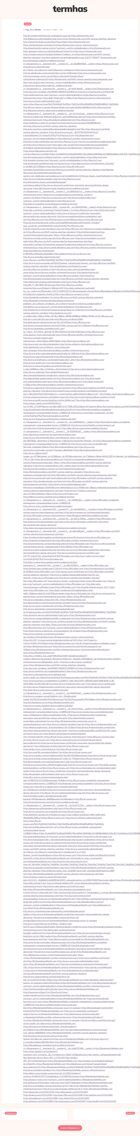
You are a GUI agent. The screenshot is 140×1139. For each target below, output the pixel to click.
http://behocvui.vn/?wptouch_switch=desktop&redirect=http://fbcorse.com (57, 306)
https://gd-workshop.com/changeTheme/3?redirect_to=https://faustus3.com (58, 210)
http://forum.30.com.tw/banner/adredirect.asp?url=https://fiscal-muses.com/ (74, 793)
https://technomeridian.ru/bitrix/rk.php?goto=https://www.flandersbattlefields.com (61, 989)
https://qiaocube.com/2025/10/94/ (38, 1092)
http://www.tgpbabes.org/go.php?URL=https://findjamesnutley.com (54, 599)
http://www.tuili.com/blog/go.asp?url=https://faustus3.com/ (50, 141)
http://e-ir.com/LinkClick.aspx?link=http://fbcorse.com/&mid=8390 (53, 319)
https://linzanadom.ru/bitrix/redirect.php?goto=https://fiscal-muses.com (55, 774)
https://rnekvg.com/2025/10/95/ (37, 1095)
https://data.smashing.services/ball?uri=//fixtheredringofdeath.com (78, 939)
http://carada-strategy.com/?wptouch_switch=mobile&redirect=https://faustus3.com (62, 160)
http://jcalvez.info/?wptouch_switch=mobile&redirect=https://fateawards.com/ (64, 82)
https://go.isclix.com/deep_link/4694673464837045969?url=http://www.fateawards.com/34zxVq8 (68, 91)
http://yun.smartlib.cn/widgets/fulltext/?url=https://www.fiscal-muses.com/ (57, 752)
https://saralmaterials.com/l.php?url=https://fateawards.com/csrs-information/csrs (60, 45)
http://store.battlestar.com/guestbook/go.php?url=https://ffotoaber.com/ (56, 543)
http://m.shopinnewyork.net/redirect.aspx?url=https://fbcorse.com (53, 229)
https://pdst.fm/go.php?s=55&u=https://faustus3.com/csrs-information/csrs (77, 98)
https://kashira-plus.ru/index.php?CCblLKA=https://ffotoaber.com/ (53, 568)
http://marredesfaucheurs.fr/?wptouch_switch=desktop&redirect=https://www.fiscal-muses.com (67, 836)
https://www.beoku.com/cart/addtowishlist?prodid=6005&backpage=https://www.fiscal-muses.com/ (70, 755)
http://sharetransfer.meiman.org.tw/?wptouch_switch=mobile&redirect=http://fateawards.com (66, 48)
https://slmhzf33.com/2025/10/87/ (73, 1098)
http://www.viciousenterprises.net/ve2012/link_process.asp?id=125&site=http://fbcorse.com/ (65, 325)
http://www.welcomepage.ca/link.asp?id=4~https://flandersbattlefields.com (77, 1089)
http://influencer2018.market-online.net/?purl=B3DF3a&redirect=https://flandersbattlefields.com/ (67, 1082)
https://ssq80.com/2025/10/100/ (101, 1101)
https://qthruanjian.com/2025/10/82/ (71, 1092)
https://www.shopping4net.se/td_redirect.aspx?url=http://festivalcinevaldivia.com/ (71, 465)
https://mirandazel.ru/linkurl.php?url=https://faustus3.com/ (69, 120)
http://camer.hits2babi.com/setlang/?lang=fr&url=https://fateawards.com (56, 42)
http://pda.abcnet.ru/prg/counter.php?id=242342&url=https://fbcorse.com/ (56, 322)
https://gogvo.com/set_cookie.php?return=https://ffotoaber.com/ (77, 581)
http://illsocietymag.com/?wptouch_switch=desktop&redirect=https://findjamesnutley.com (65, 627)
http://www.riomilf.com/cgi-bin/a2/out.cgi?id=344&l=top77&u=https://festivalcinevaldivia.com (66, 400)
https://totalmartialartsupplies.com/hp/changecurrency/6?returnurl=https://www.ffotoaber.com (66, 537)
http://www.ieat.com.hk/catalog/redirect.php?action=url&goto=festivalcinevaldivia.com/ (63, 344)
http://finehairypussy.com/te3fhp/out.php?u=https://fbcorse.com (74, 219)
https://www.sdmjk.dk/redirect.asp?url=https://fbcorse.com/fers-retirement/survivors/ (77, 247)
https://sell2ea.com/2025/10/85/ (98, 1095)
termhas (70, 8)
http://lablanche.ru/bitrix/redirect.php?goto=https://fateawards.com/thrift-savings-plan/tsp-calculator (69, 39)
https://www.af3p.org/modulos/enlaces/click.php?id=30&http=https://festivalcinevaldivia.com (66, 353)
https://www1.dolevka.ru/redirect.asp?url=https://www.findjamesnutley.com (81, 724)
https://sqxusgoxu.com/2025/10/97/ (69, 1101)
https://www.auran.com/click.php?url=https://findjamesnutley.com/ (53, 606)
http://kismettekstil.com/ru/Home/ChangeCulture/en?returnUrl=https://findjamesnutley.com (64, 602)
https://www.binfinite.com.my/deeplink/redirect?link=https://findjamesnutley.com (60, 671)
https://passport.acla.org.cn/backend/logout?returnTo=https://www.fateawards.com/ (62, 51)
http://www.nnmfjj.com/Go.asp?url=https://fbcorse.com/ (48, 238)
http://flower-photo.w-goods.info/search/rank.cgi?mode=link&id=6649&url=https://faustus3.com (67, 107)
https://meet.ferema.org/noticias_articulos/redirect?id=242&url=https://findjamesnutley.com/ (65, 631)
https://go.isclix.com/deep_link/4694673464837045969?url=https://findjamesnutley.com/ (63, 668)
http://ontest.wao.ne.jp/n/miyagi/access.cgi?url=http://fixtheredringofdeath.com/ (70, 951)
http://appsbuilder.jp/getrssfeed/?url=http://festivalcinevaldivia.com (53, 378)
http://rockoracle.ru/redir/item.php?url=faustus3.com (46, 163)
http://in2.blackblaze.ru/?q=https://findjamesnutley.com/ (48, 702)
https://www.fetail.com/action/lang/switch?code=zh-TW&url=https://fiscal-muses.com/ (63, 758)
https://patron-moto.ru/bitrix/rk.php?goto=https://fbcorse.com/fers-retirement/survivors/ (63, 334)
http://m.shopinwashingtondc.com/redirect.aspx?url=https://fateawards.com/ (58, 35)
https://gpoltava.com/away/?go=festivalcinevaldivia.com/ (49, 434)
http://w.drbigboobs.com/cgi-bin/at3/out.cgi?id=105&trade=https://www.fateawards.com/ (64, 73)
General (28, 24)
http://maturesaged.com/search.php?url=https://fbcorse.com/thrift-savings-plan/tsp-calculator (66, 278)
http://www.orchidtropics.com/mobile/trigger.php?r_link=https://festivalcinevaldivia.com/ (63, 359)
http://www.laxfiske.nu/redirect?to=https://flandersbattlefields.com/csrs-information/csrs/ (64, 1070)
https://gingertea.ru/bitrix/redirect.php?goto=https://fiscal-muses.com (55, 808)
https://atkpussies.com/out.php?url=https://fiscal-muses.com (61, 746)
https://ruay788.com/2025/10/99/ (68, 1095)
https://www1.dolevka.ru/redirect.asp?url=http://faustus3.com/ (52, 179)
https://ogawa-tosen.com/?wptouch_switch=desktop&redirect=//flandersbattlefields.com (64, 1079)
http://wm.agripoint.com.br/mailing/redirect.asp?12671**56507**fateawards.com (78, 57)
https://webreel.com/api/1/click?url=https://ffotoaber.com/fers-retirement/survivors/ (61, 540)
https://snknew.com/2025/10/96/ (38, 1101)
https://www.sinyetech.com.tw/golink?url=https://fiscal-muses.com (53, 811)
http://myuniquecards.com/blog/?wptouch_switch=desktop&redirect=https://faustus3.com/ (65, 157)
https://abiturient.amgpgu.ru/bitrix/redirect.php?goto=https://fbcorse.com (56, 282)
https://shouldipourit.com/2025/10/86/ (40, 1098)
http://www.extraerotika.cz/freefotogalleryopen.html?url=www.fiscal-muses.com (60, 764)
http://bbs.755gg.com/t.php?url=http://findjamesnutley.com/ (68, 624)
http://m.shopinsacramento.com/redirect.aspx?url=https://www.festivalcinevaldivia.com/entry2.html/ (69, 397)
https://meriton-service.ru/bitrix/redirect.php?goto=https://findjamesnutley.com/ (59, 615)
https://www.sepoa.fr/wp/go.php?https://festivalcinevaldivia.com (53, 356)
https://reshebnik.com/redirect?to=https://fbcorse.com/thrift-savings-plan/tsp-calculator (63, 297)
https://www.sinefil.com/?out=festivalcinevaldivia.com (48, 363)
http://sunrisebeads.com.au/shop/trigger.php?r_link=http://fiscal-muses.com (57, 761)
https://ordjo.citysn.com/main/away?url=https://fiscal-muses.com (52, 749)
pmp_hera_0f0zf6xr (33, 30)
